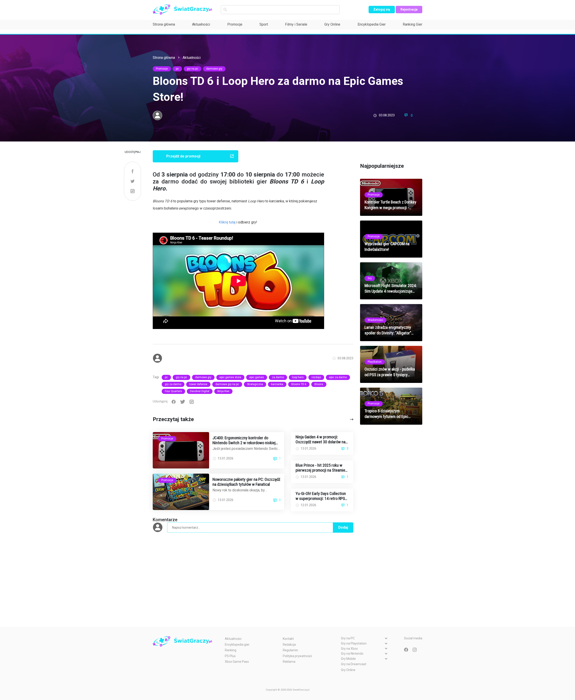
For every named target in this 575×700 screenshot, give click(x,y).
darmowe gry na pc (227, 384)
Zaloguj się (381, 9)
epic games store (230, 377)
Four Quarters (173, 391)
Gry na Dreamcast (353, 664)
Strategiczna (255, 384)
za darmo (278, 377)
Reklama (289, 661)
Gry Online (332, 24)
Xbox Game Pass (237, 661)
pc (177, 68)
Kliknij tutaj (227, 222)
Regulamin (290, 650)
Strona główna (164, 24)
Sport (263, 24)
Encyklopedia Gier (372, 24)
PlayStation (375, 361)
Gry (370, 278)
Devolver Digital (199, 391)
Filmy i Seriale (296, 24)
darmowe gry (214, 68)
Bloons (318, 384)
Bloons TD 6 (298, 384)
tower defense (198, 384)
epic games (256, 377)
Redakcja (289, 644)
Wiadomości (375, 320)
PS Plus (230, 656)
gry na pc (192, 68)
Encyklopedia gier (237, 644)
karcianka (277, 384)
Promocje (234, 24)
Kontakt (288, 638)
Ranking (230, 650)
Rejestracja (409, 9)
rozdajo (316, 377)
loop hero (297, 377)
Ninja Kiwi (223, 391)
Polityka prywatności (297, 656)
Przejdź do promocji (183, 156)
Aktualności (201, 24)
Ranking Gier (412, 24)
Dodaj (343, 527)
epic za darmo (338, 377)
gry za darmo (173, 384)
